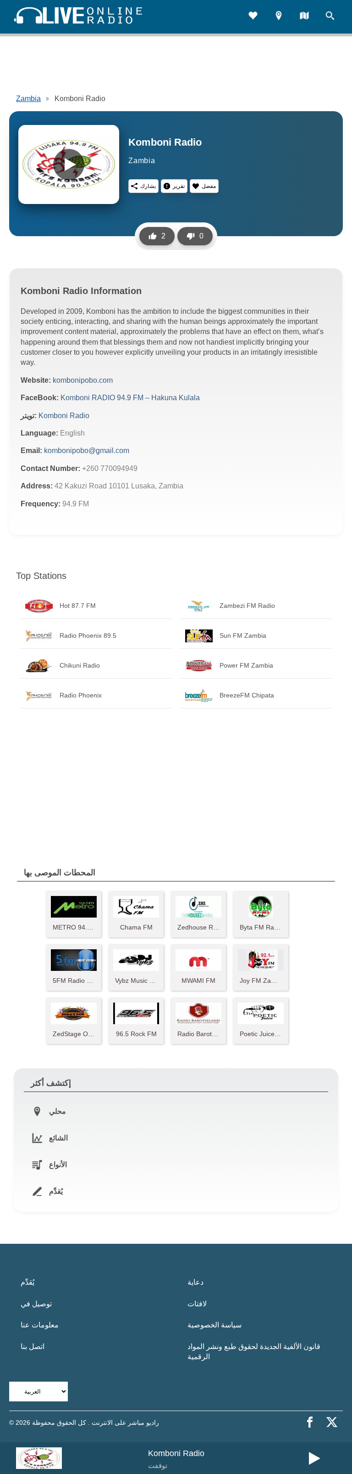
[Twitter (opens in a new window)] (332, 1422)
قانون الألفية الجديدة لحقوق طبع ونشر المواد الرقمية (253, 1352)
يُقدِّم (27, 1282)
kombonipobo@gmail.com (86, 450)
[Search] (330, 16)
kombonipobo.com (83, 380)
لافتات (197, 1304)
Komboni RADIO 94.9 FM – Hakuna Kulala (130, 398)
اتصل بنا (32, 1346)
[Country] (304, 16)
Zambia (28, 98)
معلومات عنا (40, 1325)
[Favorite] (253, 16)
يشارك (148, 186)
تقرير (179, 186)
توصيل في (36, 1304)
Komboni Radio (63, 416)
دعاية (195, 1282)
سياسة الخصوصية (214, 1325)
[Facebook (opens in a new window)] (310, 1422)
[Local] (279, 16)
